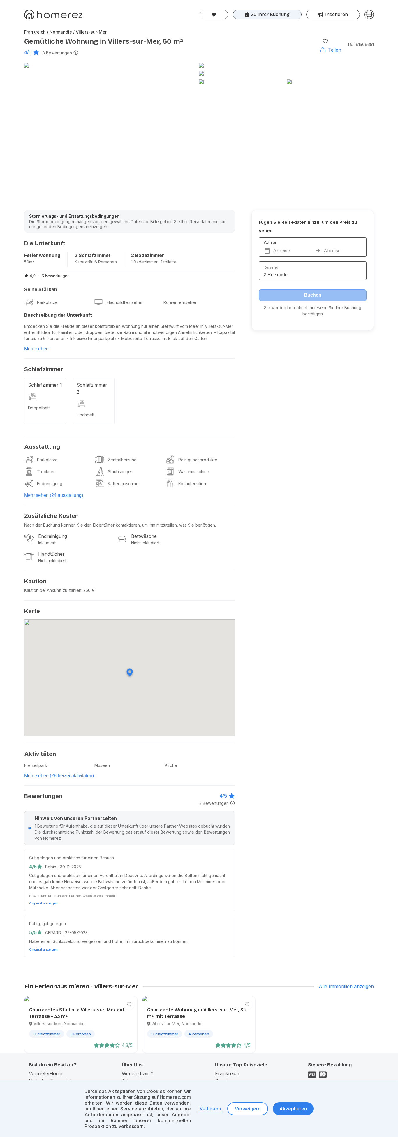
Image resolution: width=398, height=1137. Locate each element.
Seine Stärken (40, 289)
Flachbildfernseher (125, 302)
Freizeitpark (35, 765)
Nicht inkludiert (145, 542)
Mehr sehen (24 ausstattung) (53, 495)
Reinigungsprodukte (197, 459)
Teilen (334, 50)
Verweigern (247, 1109)
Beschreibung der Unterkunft (58, 315)
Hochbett (85, 414)
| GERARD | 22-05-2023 (65, 932)
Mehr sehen (36, 348)
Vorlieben (210, 1108)
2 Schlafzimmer (93, 255)
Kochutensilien (192, 483)
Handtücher (51, 554)
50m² (29, 261)
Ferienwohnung (42, 255)
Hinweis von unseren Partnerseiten (76, 818)
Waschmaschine (193, 471)
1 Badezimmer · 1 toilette (154, 261)
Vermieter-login (45, 1073)
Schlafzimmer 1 (45, 385)
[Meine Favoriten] (214, 14)
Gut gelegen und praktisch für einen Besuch (71, 857)
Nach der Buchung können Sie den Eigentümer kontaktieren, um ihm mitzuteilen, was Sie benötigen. (120, 524)
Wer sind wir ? (137, 1073)
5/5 (33, 932)
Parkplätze (47, 302)
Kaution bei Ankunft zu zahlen (52, 590)
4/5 (27, 52)
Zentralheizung (122, 459)
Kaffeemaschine (123, 483)
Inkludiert (47, 542)
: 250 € (88, 590)
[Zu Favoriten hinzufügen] (325, 41)
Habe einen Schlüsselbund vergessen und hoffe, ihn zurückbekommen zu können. (109, 941)
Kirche (171, 765)
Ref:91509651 (361, 44)
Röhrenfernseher (179, 302)
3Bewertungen (57, 52)
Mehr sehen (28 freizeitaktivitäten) (59, 775)
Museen (102, 765)
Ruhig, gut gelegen (47, 923)
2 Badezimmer (147, 255)
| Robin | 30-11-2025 (62, 866)
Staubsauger (120, 471)
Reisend (271, 267)
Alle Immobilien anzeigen (346, 986)
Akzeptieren (293, 1109)
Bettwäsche (144, 536)
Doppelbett (39, 407)
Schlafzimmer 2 (92, 388)
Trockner (46, 471)
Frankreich (227, 1073)
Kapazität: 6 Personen (96, 261)
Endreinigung (49, 483)
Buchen (312, 295)
